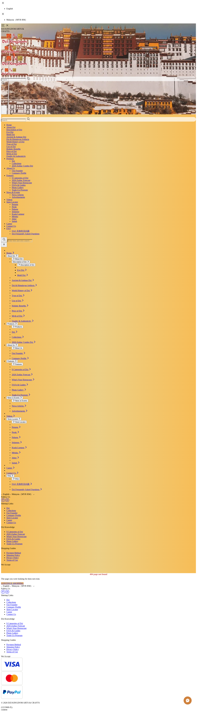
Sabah (14, 221)
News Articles (18, 195)
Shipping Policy (13, 555)
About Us (10, 168)
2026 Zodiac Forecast (21, 180)
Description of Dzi (14, 130)
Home (9, 125)
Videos (9, 199)
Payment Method (13, 553)
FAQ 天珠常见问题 (20, 231)
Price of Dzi (11, 151)
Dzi (13, 161)
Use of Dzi (11, 146)
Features (10, 175)
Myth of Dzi (11, 154)
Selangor (15, 212)
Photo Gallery (18, 187)
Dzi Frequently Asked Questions (25, 234)
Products (10, 158)
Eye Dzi (9, 132)
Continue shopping (12, 583)
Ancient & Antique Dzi (16, 137)
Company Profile (19, 173)
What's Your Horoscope (22, 183)
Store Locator (12, 202)
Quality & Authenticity (16, 156)
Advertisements (18, 197)
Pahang (15, 209)
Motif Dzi (10, 134)
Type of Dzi (11, 144)
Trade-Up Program (20, 190)
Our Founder (17, 171)
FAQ (8, 228)
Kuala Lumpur (18, 214)
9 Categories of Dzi (20, 178)
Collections (16, 163)
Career (9, 224)
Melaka (15, 216)
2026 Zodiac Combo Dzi (22, 166)
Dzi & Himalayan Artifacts (17, 139)
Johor (14, 219)
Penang (15, 204)
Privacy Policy (12, 558)
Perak (14, 207)
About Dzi (10, 127)
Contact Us (11, 226)
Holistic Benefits (13, 149)
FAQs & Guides (19, 185)
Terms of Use (12, 560)
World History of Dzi (15, 142)
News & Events (13, 192)
